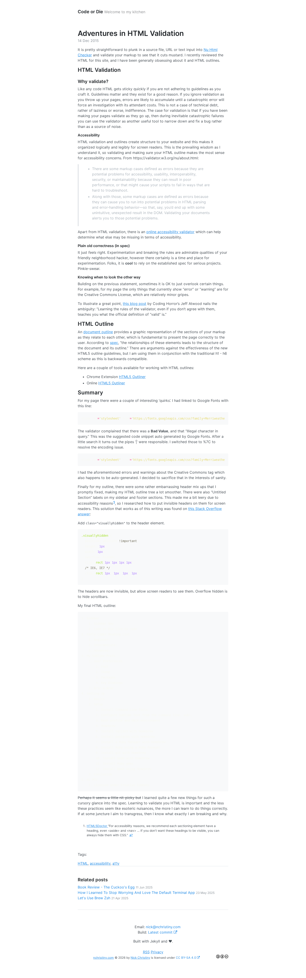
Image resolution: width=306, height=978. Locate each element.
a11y (115, 863)
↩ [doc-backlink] (131, 835)
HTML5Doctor (97, 826)
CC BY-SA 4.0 (186, 957)
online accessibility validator (170, 232)
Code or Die (90, 11)
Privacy (157, 952)
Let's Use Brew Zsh (103, 898)
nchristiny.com (103, 957)
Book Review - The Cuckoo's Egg (115, 887)
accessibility (100, 863)
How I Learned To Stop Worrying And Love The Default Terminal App (146, 892)
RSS (146, 952)
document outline (98, 332)
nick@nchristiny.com (163, 927)
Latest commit (161, 932)
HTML (83, 863)
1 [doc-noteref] (114, 502)
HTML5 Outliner (132, 376)
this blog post (134, 303)
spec (114, 342)
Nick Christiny (140, 957)
